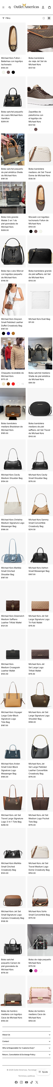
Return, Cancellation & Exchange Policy (18, 1054)
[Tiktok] (31, 1082)
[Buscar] (9, 7)
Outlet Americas (20, 1070)
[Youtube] (26, 1082)
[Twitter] (37, 1082)
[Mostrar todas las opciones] (22, 384)
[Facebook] (16, 1082)
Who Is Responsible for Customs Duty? (18, 1048)
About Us (6, 1035)
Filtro (8, 18)
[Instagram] (21, 1082)
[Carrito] (49, 7)
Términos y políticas (26, 1076)
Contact (5, 1041)
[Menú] (3, 7)
